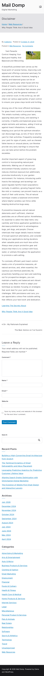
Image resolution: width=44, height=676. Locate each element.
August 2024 (7, 523)
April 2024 (6, 539)
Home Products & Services (13, 598)
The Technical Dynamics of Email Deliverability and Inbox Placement (17, 464)
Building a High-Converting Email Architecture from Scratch (22, 457)
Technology (7, 640)
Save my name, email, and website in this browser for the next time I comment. (23, 412)
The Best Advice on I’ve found (28, 330)
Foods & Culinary (9, 586)
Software (6, 631)
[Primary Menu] (40, 6)
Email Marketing (9, 574)
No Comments (27, 46)
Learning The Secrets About (14, 305)
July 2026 (6, 502)
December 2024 (9, 506)
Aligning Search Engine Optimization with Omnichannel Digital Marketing (20, 479)
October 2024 (8, 514)
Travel (4, 644)
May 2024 (6, 535)
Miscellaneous (8, 611)
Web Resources (15, 46)
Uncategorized (8, 648)
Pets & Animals (8, 619)
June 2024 (6, 531)
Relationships (7, 627)
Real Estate (7, 623)
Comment (6, 357)
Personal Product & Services (14, 615)
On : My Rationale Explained (15, 324)
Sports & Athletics (9, 635)
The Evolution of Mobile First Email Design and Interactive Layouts (20, 486)
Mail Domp (13, 5)
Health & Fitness (9, 590)
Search (4, 435)
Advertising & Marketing (12, 553)
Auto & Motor (8, 561)
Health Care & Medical (11, 594)
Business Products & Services (14, 565)
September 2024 (9, 518)
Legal (4, 607)
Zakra (37, 669)
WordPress (9, 672)
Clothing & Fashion (10, 570)
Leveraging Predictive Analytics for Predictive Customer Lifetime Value (22, 472)
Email (4, 391)
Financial (5, 582)
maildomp (8, 42)
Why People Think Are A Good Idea (17, 311)
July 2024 (6, 527)
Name (5, 380)
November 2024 (9, 510)
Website (5, 401)
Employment (7, 578)
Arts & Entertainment (11, 557)
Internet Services (9, 602)
